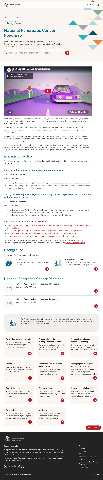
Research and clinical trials (82, 388)
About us (82, 446)
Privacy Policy (84, 467)
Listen (18, 23)
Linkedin (5, 466)
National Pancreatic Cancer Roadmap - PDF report (37, 284)
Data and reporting (14, 410)
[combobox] (33, 53)
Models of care (45, 410)
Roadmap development (75, 259)
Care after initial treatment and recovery (50, 365)
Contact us (83, 449)
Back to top (92, 428)
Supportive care (45, 388)
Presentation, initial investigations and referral (50, 340)
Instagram (14, 466)
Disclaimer (83, 451)
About (18, 259)
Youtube (22, 466)
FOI (80, 454)
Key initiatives (16, 17)
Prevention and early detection (19, 339)
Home (6, 17)
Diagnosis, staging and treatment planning (80, 340)
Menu (89, 5)
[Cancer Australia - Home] (12, 5)
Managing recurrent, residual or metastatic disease (83, 365)
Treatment (10, 364)
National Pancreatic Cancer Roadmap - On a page (37, 299)
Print (7, 23)
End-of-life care (13, 388)
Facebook (9, 466)
